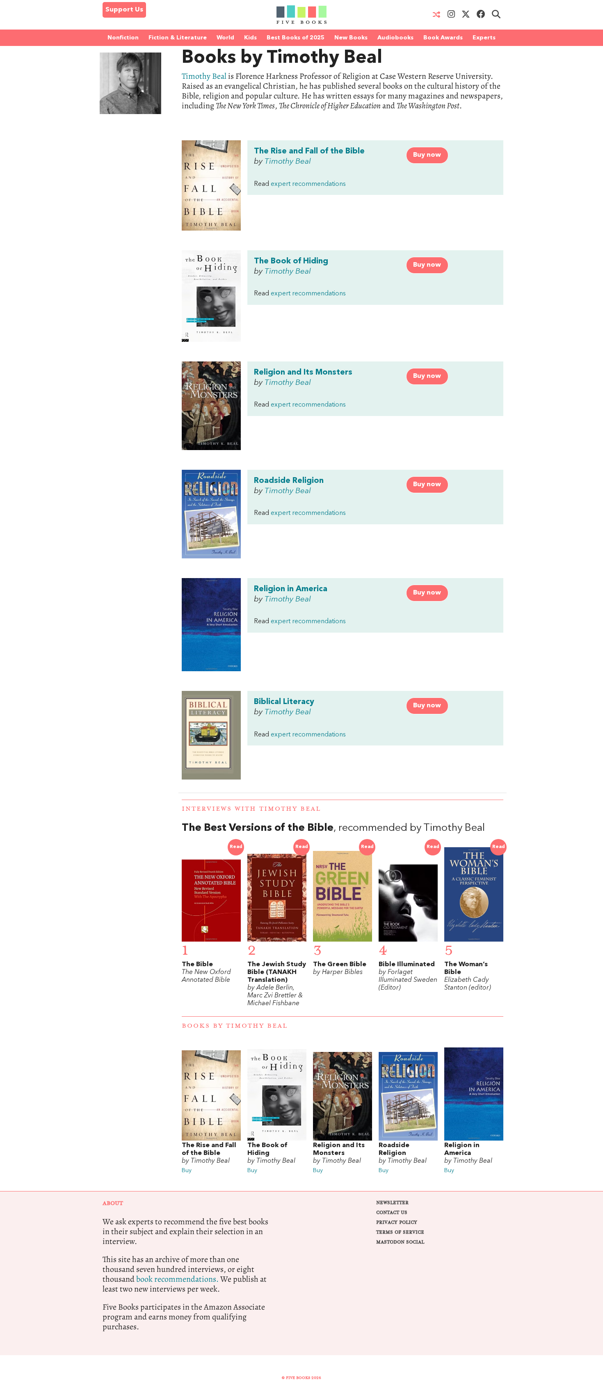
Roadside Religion (289, 481)
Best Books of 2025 (295, 38)
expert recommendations (308, 184)
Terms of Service (400, 1232)
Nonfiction (123, 38)
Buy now (427, 155)
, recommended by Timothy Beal (333, 828)
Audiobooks (395, 38)
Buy (187, 1171)
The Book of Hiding (291, 261)
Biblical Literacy (284, 702)
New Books (351, 38)
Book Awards (443, 38)
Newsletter (392, 1203)
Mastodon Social (400, 1242)
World (225, 38)
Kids (250, 38)
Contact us (391, 1213)
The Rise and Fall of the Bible (309, 151)
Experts (484, 38)
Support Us (124, 10)
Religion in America (290, 589)
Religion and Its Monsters (303, 372)
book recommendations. (177, 1279)
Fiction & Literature (177, 38)
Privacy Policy (396, 1222)
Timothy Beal (204, 76)
